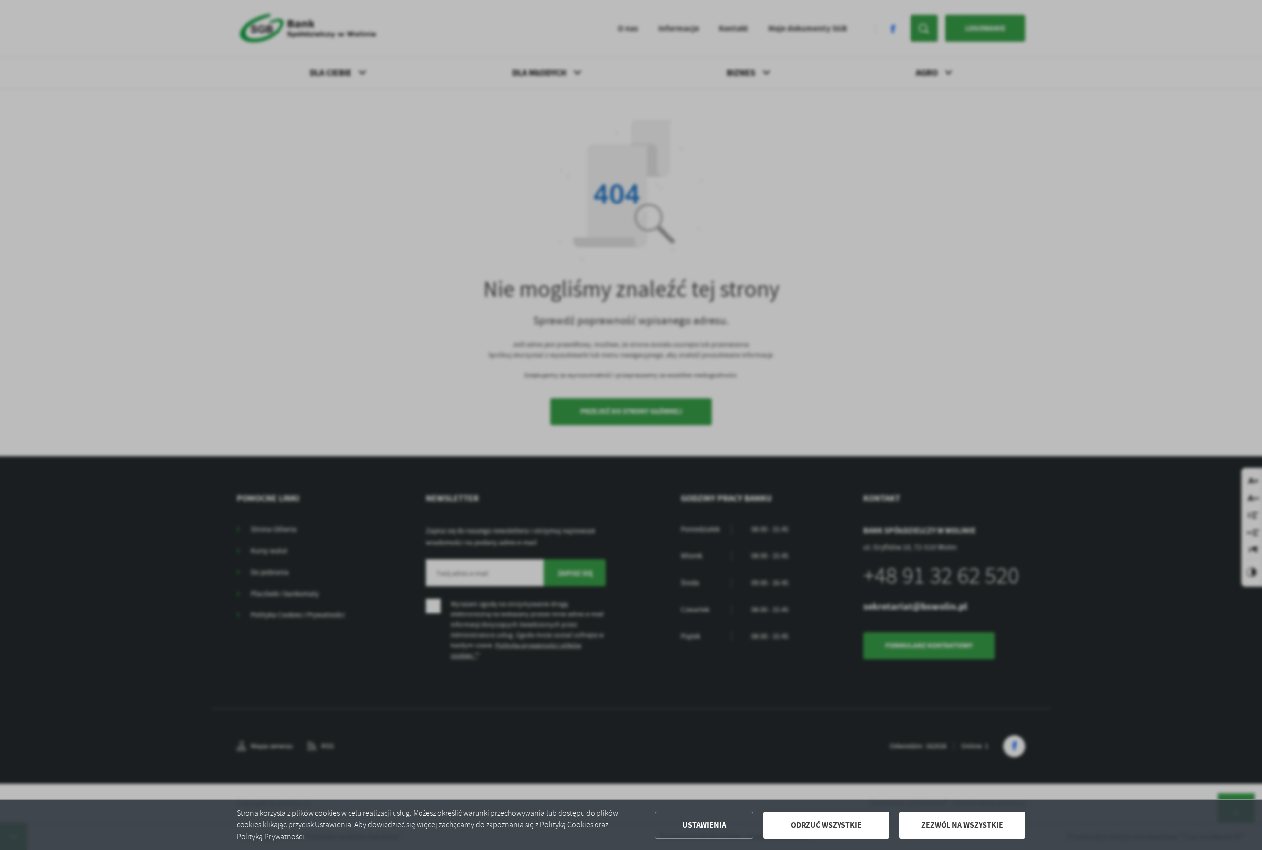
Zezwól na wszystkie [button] (962, 825)
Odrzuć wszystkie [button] (826, 825)
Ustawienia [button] (704, 825)
